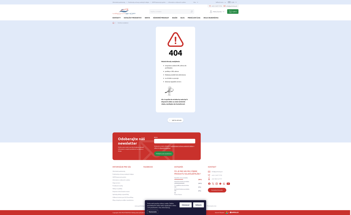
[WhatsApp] (224, 183)
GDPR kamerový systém (159, 2)
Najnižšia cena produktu (181, 178)
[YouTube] (228, 183)
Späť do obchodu (177, 120)
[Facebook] (209, 183)
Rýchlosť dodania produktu (181, 189)
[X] (213, 183)
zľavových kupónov (165, 148)
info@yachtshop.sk (217, 171)
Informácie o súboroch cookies (177, 2)
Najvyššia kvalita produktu (181, 181)
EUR (233, 2)
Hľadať (192, 11)
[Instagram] (216, 183)
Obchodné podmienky (119, 2)
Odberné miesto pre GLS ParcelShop (123, 197)
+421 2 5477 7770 (217, 175)
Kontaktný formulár (217, 190)
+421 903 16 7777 (217, 179)
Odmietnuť (185, 205)
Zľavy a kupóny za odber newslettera (123, 200)
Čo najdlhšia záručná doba (181, 185)
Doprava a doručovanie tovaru (121, 191)
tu (169, 207)
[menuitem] (117, 17)
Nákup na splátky (117, 188)
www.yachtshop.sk (140, 206)
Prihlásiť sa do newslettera (163, 153)
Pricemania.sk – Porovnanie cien (207, 206)
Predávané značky (118, 185)
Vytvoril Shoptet (219, 212)
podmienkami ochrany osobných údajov (182, 146)
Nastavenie (153, 212)
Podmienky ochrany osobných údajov (138, 2)
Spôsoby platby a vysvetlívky (121, 194)
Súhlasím (198, 205)
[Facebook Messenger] (220, 183)
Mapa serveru (116, 183)
